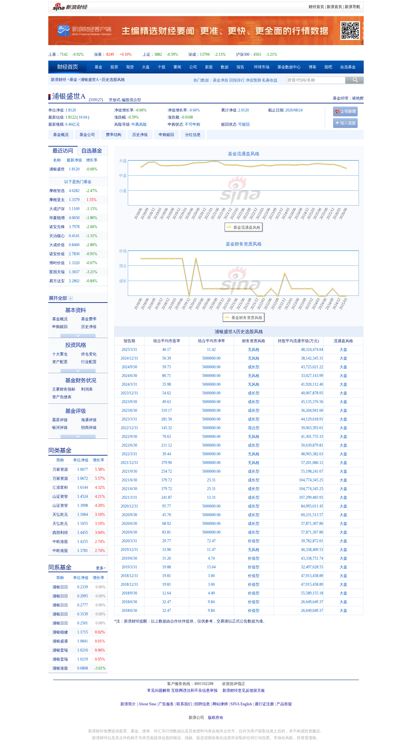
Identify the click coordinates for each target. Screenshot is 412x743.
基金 (98, 67)
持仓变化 (89, 354)
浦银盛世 (57, 169)
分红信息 (193, 134)
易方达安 (57, 281)
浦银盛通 (60, 641)
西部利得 (60, 532)
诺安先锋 (57, 227)
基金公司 (87, 134)
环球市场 (261, 67)
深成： (194, 54)
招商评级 (89, 427)
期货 (130, 67)
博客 (312, 67)
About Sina (147, 704)
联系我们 (184, 704)
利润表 (87, 389)
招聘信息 (202, 704)
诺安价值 (57, 254)
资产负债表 (61, 397)
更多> (101, 568)
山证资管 (60, 496)
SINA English (241, 704)
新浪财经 (58, 79)
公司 (193, 67)
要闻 (177, 67)
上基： (54, 54)
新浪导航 (352, 7)
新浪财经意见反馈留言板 (243, 690)
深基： (100, 54)
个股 (161, 67)
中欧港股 (60, 541)
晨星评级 (60, 420)
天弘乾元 (60, 514)
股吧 (328, 67)
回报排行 (237, 80)
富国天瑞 (57, 272)
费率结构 (113, 134)
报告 (240, 67)
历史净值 (140, 134)
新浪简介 (128, 704)
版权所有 (215, 717)
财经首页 (316, 7)
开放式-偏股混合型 (125, 100)
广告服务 (166, 704)
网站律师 (220, 704)
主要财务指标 (63, 389)
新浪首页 (334, 7)
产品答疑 (284, 704)
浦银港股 (60, 668)
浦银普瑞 (60, 650)
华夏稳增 (57, 218)
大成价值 (57, 245)
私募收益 (269, 80)
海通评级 (89, 420)
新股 (209, 67)
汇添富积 (60, 487)
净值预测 (253, 80)
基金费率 (89, 319)
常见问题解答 (158, 690)
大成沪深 (57, 209)
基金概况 (61, 134)
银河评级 (60, 427)
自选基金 (348, 67)
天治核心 (57, 236)
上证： (148, 54)
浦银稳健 (60, 632)
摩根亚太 (57, 200)
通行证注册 (264, 704)
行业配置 (89, 362)
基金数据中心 (289, 67)
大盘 (146, 67)
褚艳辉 (358, 98)
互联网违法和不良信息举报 (194, 690)
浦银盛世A (89, 79)
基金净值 (220, 80)
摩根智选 (57, 190)
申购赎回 (166, 134)
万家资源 (60, 469)
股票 (114, 67)
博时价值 (57, 263)
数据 (225, 67)
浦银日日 (60, 587)
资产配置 (60, 362)
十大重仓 (60, 354)
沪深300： (244, 54)
